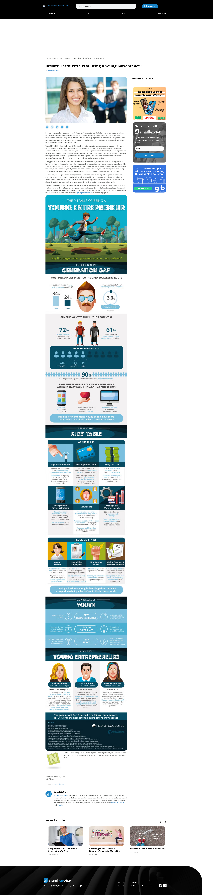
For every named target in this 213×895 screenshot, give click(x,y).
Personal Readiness (64, 58)
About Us (121, 882)
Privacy (89, 886)
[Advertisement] (106, 39)
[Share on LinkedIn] (62, 128)
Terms (83, 886)
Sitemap (134, 882)
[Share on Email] (67, 128)
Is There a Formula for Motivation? (147, 849)
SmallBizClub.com (60, 795)
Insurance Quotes (57, 784)
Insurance (51, 13)
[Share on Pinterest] (57, 128)
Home (47, 58)
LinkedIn (60, 805)
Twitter (121, 803)
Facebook (114, 803)
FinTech (123, 13)
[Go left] (160, 822)
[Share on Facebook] (47, 128)
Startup (54, 58)
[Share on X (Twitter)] (52, 128)
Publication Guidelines (139, 886)
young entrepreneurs (84, 193)
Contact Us (122, 886)
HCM (87, 13)
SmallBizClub (53, 71)
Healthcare (162, 13)
